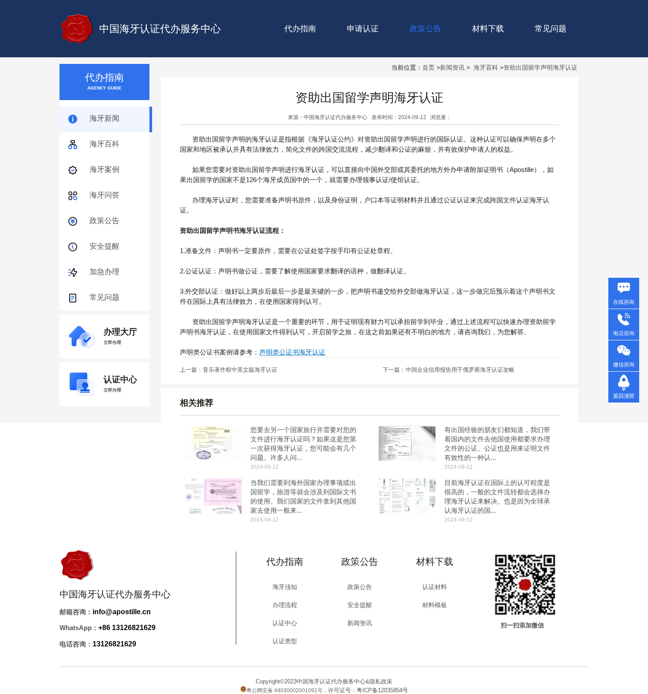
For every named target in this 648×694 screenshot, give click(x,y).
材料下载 (488, 28)
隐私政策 (380, 681)
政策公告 (104, 220)
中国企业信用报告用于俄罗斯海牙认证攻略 (460, 369)
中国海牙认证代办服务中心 (160, 28)
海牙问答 (104, 195)
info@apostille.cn (122, 612)
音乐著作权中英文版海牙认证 (240, 369)
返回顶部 (623, 396)
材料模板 (434, 604)
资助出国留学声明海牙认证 (540, 67)
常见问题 (550, 28)
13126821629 (114, 644)
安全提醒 (104, 246)
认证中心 (284, 623)
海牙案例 (104, 169)
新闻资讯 (452, 67)
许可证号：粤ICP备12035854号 (368, 690)
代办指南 (300, 28)
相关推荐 (196, 402)
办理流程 (284, 604)
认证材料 (434, 586)
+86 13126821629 (127, 627)
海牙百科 (485, 67)
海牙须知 (284, 586)
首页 (428, 67)
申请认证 (363, 28)
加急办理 (104, 272)
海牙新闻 (104, 118)
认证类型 (284, 641)
